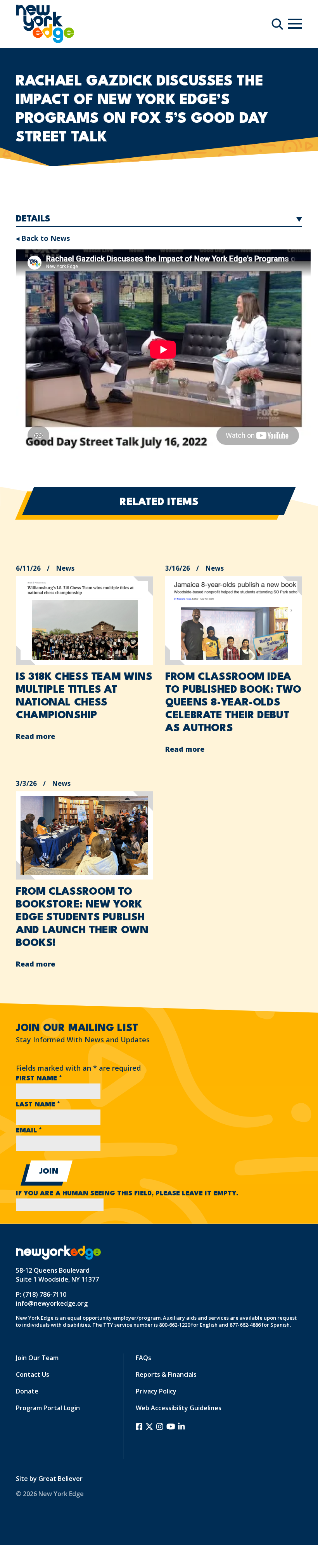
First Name (39, 1078)
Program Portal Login (48, 1408)
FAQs (143, 1357)
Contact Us (32, 1374)
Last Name (38, 1104)
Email (29, 1130)
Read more (35, 736)
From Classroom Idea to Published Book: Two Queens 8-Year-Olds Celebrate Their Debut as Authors (233, 702)
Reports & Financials (166, 1374)
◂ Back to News (43, 238)
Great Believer (60, 1478)
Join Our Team (37, 1357)
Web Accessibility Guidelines (178, 1408)
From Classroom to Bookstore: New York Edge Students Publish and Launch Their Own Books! (82, 917)
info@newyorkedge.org (52, 1303)
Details (33, 219)
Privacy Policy (156, 1391)
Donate (27, 1391)
